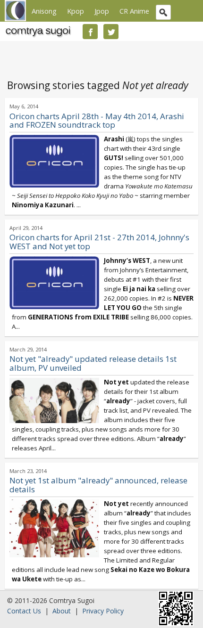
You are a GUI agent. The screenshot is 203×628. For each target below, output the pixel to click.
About (61, 610)
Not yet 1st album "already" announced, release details (98, 485)
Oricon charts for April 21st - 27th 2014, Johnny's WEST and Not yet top (99, 242)
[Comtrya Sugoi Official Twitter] (110, 31)
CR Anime (134, 11)
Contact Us (24, 610)
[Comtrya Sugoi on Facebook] (90, 31)
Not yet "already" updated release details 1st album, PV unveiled (93, 363)
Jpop (101, 11)
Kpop (75, 11)
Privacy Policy (103, 610)
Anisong (44, 11)
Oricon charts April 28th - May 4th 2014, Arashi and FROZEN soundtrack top (96, 120)
